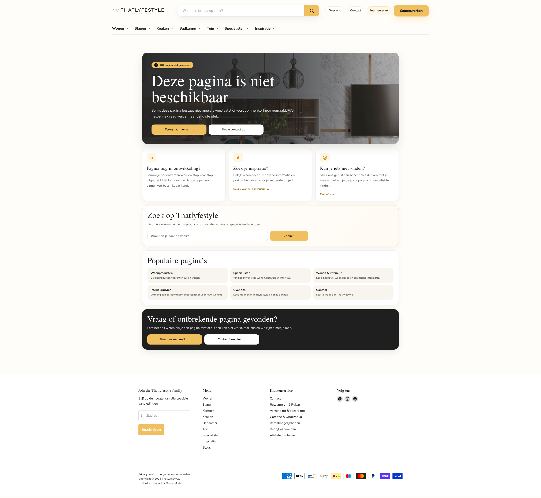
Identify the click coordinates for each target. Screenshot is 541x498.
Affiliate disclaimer (283, 435)
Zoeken (289, 236)
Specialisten (235, 28)
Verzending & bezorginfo (287, 411)
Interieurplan (379, 10)
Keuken (163, 28)
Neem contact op (233, 129)
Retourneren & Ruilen (285, 404)
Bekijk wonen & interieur (249, 189)
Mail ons (325, 194)
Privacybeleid (146, 474)
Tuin (210, 28)
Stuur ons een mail (172, 339)
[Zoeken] (311, 10)
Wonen (118, 28)
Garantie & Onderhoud (286, 417)
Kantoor (208, 411)
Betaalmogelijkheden (285, 423)
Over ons (335, 10)
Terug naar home (176, 129)
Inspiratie (262, 28)
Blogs (207, 447)
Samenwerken (411, 10)
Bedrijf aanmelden (283, 429)
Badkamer (187, 28)
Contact (355, 10)
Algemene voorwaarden (175, 474)
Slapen (140, 28)
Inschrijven (151, 429)
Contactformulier (229, 339)
